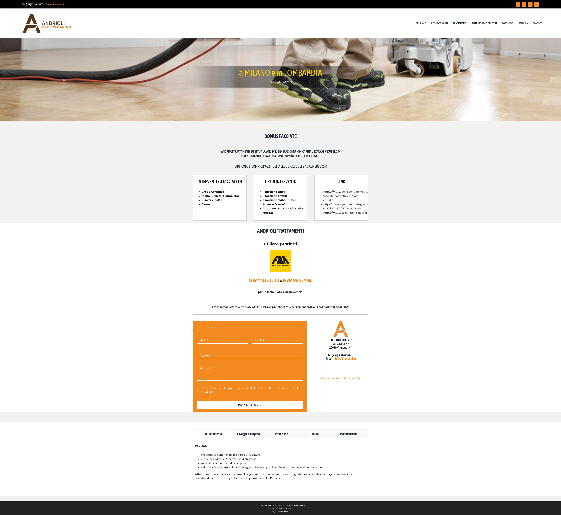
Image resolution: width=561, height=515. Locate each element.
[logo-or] (46, 15)
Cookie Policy (287, 508)
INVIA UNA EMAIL (297, 280)
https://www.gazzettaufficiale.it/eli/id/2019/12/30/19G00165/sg (362, 212)
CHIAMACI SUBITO (264, 280)
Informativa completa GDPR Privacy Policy (340, 378)
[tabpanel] (280, 462)
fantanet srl (284, 511)
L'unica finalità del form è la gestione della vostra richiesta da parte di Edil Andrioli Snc (249, 390)
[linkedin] (536, 4)
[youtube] (530, 4)
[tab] (212, 434)
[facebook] (518, 4)
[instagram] (524, 4)
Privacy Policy (274, 508)
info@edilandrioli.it (54, 4)
